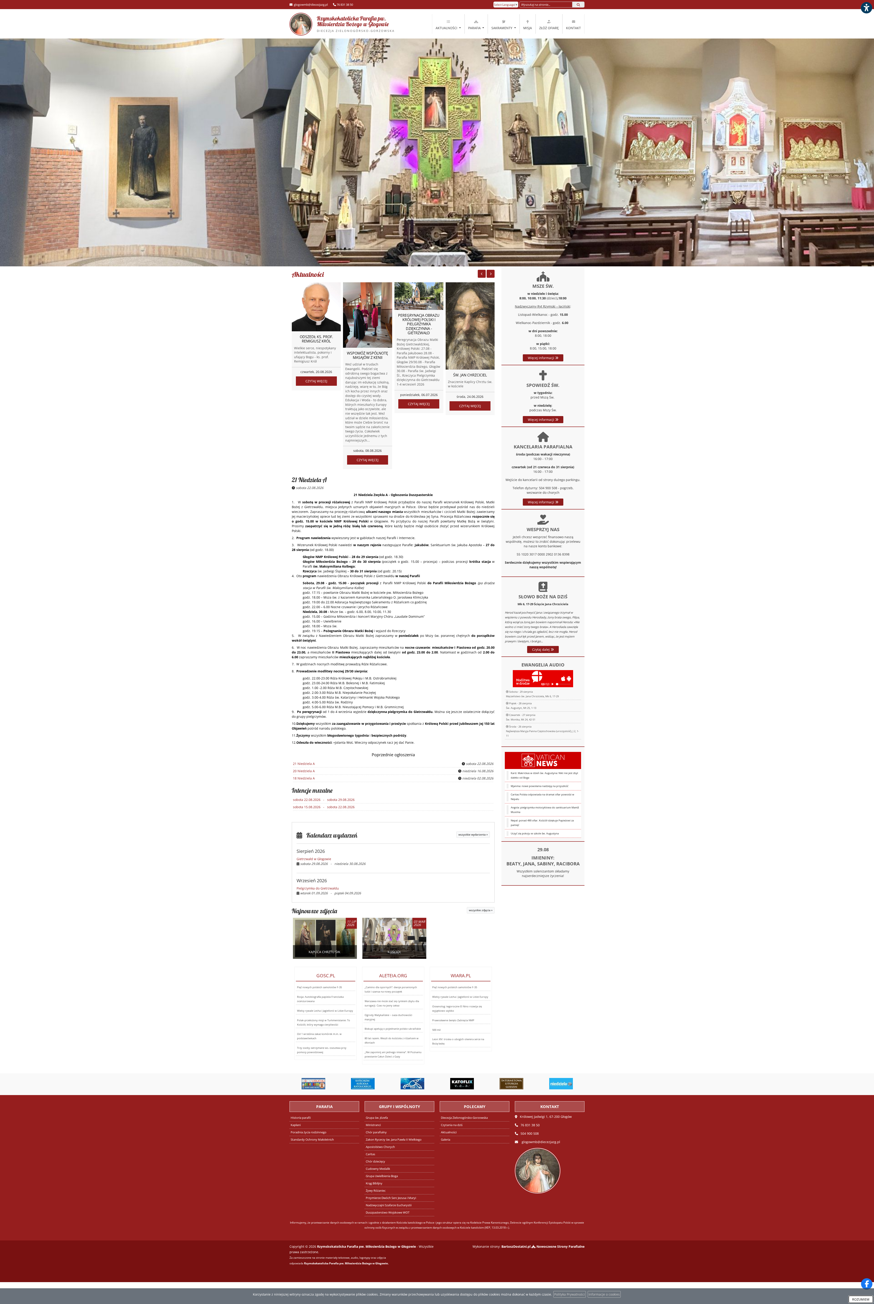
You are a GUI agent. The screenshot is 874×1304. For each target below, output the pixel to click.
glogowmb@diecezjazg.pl (310, 5)
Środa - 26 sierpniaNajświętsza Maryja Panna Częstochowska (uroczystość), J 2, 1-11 (542, 731)
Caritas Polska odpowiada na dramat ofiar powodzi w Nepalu (542, 797)
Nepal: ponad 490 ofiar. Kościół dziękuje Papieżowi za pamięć (542, 823)
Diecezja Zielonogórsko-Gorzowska (464, 1118)
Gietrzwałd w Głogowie (314, 859)
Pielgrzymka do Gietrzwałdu (318, 888)
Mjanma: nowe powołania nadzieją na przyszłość (539, 786)
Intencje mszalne (312, 790)
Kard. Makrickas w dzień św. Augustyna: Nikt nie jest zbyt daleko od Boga (544, 775)
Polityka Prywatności (569, 1294)
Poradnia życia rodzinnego (308, 1132)
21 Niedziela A (309, 480)
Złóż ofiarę (549, 28)
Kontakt (573, 28)
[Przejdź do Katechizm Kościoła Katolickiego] (313, 1083)
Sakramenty (502, 28)
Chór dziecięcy (375, 1161)
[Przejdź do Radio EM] (561, 1083)
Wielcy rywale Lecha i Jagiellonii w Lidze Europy (325, 1010)
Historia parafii (301, 1118)
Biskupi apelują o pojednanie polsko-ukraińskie (393, 1028)
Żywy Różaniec (376, 1191)
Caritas (370, 1154)
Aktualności (447, 28)
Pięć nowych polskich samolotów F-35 (319, 987)
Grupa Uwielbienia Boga (382, 1176)
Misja (527, 28)
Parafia (475, 28)
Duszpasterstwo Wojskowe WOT (387, 1212)
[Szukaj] (578, 5)
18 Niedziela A (304, 778)
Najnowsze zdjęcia (314, 911)
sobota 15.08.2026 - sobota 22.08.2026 (324, 807)
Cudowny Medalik (378, 1169)
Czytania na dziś (451, 1125)
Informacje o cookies (604, 1294)
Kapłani (296, 1125)
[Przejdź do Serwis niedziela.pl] (511, 1083)
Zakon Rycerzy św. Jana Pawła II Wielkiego (394, 1140)
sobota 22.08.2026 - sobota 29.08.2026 (324, 799)
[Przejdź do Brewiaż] (462, 1083)
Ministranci (373, 1125)
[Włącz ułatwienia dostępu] (866, 7)
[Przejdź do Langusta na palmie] (362, 1083)
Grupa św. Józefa (377, 1118)
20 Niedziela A (304, 771)
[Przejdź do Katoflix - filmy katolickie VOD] (412, 1083)
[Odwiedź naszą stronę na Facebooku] (866, 1284)
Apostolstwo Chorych (380, 1147)
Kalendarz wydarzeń (329, 835)
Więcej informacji (541, 358)
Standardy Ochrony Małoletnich (312, 1140)
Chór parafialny (376, 1132)
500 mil (436, 1029)
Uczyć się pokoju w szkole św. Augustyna (535, 833)
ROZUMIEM (860, 1299)
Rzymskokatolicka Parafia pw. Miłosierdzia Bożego (351, 24)
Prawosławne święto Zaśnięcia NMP (453, 1020)
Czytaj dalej (541, 649)
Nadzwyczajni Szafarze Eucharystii (389, 1205)
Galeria (445, 1140)
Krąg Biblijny (374, 1183)
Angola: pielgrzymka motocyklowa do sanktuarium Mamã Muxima (545, 810)
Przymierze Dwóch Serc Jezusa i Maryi (391, 1198)
